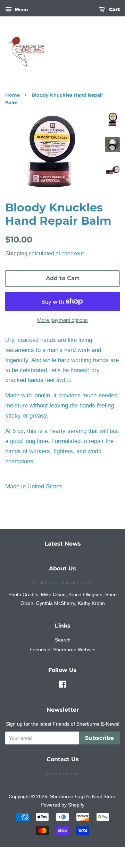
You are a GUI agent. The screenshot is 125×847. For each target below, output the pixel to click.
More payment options (62, 320)
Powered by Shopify (62, 805)
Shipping (16, 253)
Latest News (62, 543)
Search (62, 640)
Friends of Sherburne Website (62, 649)
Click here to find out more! (62, 582)
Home (12, 95)
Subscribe (99, 738)
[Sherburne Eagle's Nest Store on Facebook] (63, 685)
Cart (114, 9)
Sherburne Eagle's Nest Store (82, 796)
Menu (21, 9)
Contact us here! (62, 773)
